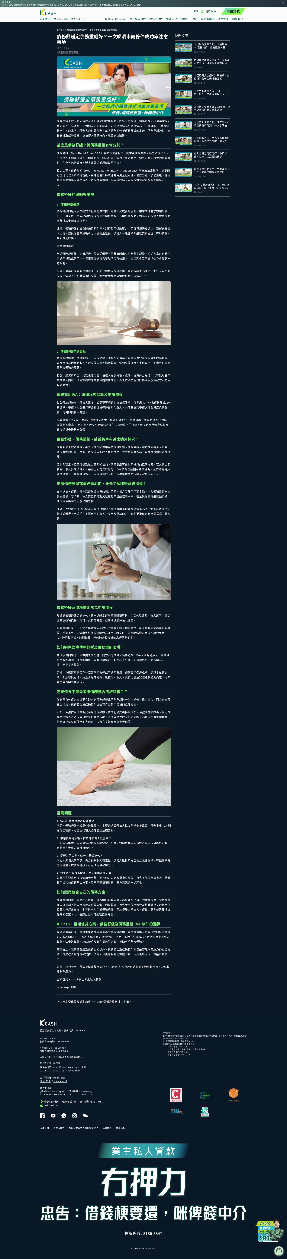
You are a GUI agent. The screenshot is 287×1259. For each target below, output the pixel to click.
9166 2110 (59, 1094)
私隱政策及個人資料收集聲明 (83, 1128)
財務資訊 (61, 30)
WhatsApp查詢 (66, 987)
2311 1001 (74, 1094)
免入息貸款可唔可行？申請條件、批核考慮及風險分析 (210, 155)
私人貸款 (124, 966)
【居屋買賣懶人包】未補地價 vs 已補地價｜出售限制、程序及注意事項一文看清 (211, 46)
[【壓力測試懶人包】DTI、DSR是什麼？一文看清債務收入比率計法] (183, 94)
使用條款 (120, 1128)
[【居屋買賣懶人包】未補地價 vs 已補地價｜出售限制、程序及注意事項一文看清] (183, 47)
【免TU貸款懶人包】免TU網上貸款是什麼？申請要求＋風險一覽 (212, 187)
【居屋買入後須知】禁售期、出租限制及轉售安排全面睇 (212, 77)
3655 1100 (45, 1081)
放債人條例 (59, 1128)
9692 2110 (87, 1094)
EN (196, 11)
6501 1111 (58, 1070)
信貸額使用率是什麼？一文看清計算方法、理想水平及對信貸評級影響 (212, 62)
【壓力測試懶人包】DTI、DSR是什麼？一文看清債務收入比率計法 (212, 93)
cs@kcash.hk (73, 1070)
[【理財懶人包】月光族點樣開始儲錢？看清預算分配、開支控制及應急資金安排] (183, 141)
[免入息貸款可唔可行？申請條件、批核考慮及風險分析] (183, 156)
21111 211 (45, 1070)
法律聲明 (44, 1128)
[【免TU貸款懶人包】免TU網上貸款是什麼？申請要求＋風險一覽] (183, 187)
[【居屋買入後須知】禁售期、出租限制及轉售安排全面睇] (183, 78)
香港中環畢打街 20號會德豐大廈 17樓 (73, 1101)
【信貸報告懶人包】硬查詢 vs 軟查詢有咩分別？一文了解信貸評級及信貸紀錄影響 (212, 124)
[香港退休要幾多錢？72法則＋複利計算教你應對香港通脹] (183, 109)
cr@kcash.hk (60, 1081)
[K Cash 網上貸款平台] (62, 12)
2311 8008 (45, 1094)
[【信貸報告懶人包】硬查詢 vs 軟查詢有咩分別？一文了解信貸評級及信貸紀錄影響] (183, 125)
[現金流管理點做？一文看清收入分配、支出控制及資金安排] (183, 172)
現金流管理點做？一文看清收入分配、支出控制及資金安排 (212, 171)
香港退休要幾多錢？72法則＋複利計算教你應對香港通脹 (212, 108)
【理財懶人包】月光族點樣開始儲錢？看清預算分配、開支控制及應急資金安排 (212, 140)
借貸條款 (107, 1128)
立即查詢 (62, 979)
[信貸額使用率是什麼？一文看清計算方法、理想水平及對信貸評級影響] (183, 63)
